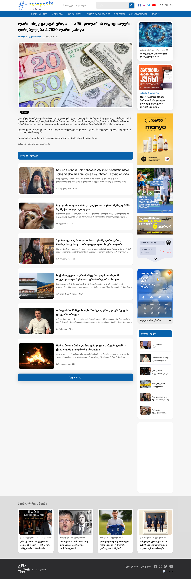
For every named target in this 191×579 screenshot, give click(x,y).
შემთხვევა (61, 329)
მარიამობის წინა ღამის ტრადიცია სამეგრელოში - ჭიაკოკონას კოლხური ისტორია (91, 347)
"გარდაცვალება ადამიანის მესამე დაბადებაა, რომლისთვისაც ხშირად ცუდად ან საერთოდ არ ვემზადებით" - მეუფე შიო (89, 242)
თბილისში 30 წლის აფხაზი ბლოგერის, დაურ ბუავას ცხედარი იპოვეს (92, 312)
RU (171, 5)
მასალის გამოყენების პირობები (34, 144)
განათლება (145, 538)
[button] (163, 70)
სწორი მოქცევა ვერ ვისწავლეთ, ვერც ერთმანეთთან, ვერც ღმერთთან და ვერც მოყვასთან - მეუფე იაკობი (93, 171)
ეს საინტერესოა (138, 13)
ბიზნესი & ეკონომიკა (29, 36)
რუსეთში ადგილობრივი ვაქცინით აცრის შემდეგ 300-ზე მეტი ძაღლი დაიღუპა (93, 207)
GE (161, 5)
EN (166, 5)
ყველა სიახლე (39, 13)
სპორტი (103, 538)
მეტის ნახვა (75, 377)
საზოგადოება (75, 13)
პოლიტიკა (58, 13)
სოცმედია (119, 13)
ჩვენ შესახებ (131, 566)
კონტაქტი (146, 566)
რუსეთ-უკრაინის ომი (98, 13)
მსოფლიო (61, 223)
